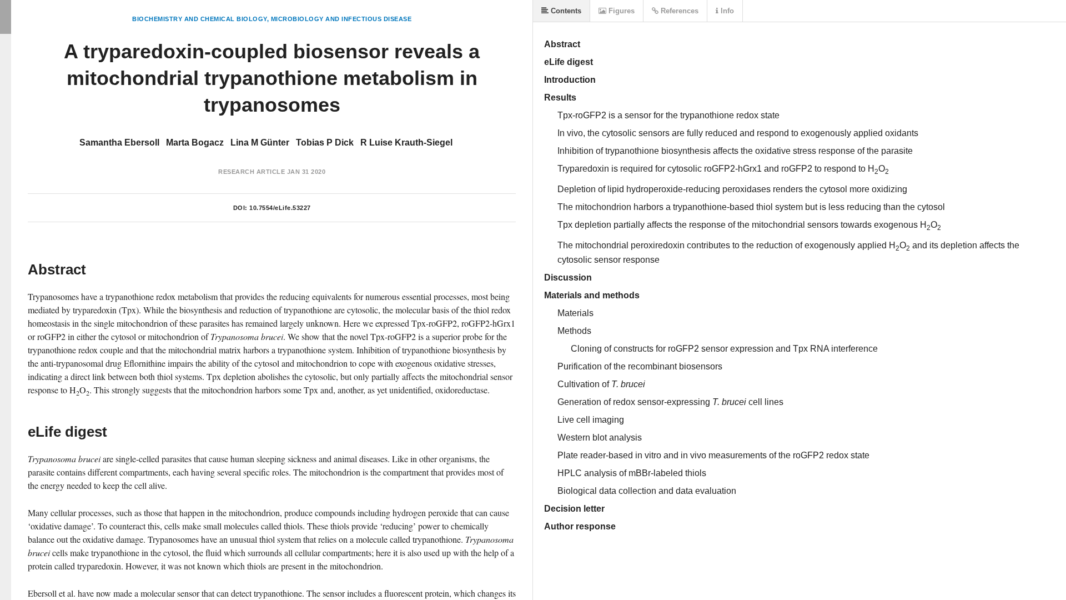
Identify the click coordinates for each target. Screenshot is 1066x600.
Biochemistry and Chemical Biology (199, 19)
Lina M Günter (259, 142)
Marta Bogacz (195, 142)
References (678, 11)
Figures (620, 11)
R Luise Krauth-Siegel (406, 142)
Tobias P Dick (325, 142)
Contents (565, 11)
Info (726, 11)
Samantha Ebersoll (119, 142)
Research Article (251, 171)
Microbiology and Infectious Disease (341, 19)
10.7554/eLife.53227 (280, 207)
